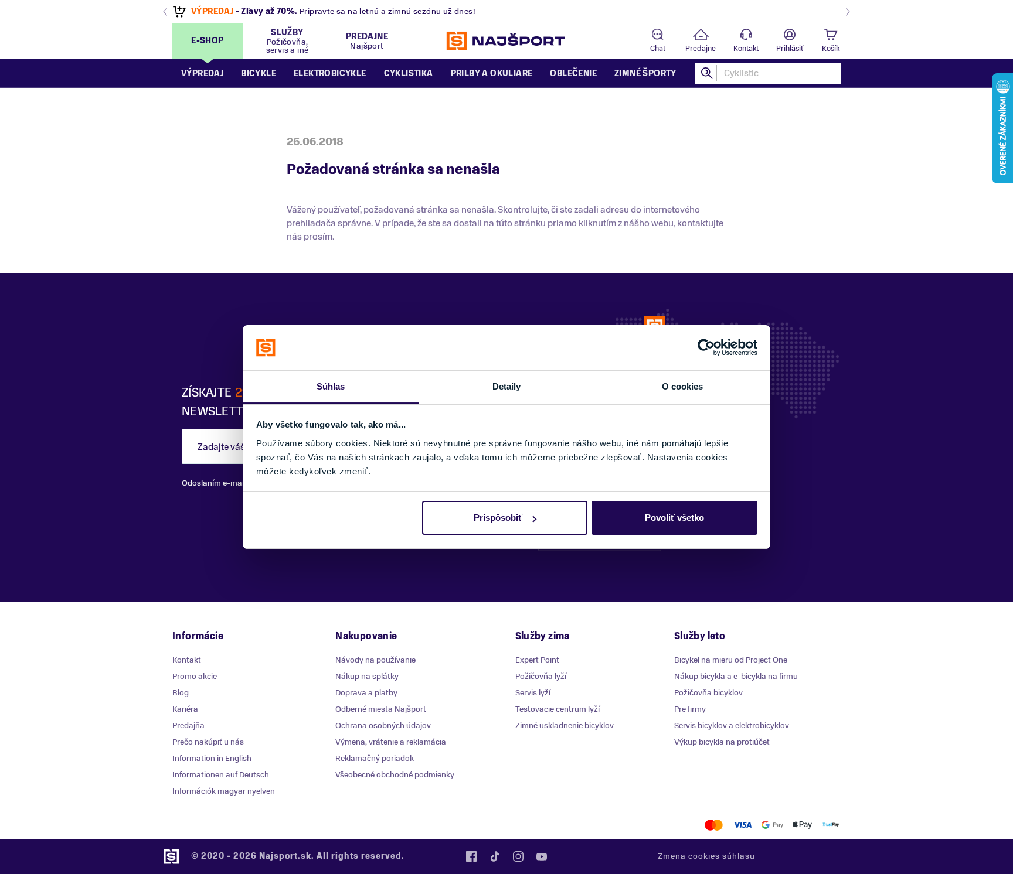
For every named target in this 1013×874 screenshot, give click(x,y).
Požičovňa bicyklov (708, 692)
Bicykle (258, 73)
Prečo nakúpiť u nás (208, 741)
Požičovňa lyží (540, 676)
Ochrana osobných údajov (383, 725)
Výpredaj (202, 73)
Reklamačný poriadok (374, 758)
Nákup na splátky (367, 676)
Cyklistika (408, 73)
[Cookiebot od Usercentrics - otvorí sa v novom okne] (706, 348)
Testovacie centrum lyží (557, 709)
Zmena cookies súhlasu (706, 856)
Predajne (700, 48)
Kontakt (746, 48)
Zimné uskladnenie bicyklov (564, 725)
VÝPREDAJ (212, 11)
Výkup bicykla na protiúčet (722, 741)
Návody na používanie (375, 659)
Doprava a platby (366, 692)
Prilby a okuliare (492, 73)
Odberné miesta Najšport (380, 709)
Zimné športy (645, 73)
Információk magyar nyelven (223, 791)
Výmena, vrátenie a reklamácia (390, 741)
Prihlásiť (789, 48)
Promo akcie (194, 676)
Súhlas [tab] (331, 386)
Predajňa (188, 725)
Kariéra (185, 709)
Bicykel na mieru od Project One (730, 659)
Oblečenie (573, 73)
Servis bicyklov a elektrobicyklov (731, 725)
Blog (180, 692)
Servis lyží (532, 692)
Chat (657, 48)
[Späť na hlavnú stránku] (506, 41)
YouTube (541, 856)
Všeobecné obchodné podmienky (394, 774)
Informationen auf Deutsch (220, 774)
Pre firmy (690, 709)
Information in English (211, 758)
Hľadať (707, 73)
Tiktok (494, 856)
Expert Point (537, 659)
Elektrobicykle (330, 73)
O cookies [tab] (682, 386)
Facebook (471, 856)
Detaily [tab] (506, 386)
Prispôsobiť (498, 518)
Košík (830, 48)
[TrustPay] (831, 825)
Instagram (518, 856)
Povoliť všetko (674, 518)
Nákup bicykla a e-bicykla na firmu (736, 676)
